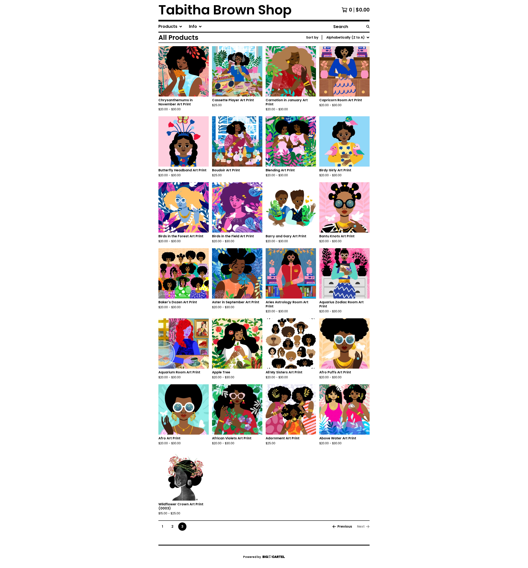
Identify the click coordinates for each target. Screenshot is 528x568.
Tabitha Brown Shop (225, 9)
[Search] (368, 26)
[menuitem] (170, 26)
